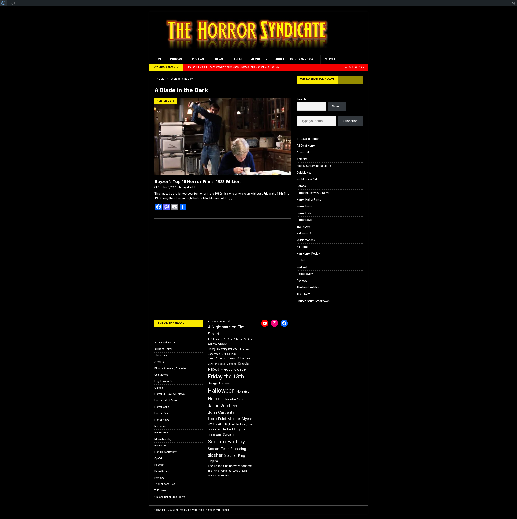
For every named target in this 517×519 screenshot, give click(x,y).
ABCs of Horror (306, 145)
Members (257, 59)
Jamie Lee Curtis (234, 399)
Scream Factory (226, 441)
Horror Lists (304, 213)
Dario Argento (217, 358)
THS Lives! (303, 294)
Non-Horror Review (309, 253)
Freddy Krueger (234, 369)
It (222, 399)
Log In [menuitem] (12, 3)
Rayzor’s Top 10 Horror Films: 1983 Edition (197, 181)
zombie (212, 475)
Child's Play (229, 354)
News (219, 59)
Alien (230, 321)
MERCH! (330, 59)
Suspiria (213, 461)
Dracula (243, 363)
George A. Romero (220, 383)
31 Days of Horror (308, 138)
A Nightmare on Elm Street (226, 330)
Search (301, 99)
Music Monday (306, 240)
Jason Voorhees (223, 405)
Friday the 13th (226, 376)
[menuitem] (3, 3)
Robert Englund (234, 429)
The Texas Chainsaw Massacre (230, 466)
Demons (231, 363)
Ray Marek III (189, 187)
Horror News (304, 219)
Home (157, 59)
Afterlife (302, 159)
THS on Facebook (171, 323)
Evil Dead (213, 369)
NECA (211, 424)
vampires (226, 470)
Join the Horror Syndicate (295, 59)
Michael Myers (239, 418)
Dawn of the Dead (239, 358)
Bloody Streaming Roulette (314, 165)
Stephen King (234, 455)
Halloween (221, 390)
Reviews (198, 59)
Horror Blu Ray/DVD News (313, 192)
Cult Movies (304, 172)
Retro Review (305, 273)
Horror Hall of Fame (309, 199)
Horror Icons (304, 206)
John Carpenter (222, 412)
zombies (223, 475)
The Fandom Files (308, 287)
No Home (302, 246)
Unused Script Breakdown (313, 301)
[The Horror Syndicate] (245, 52)
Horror (214, 398)
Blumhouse (244, 349)
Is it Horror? (304, 233)
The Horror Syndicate (317, 79)
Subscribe (350, 121)
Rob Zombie (214, 435)
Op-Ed (301, 260)
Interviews (303, 226)
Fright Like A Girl (307, 179)
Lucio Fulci (217, 419)
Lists (238, 59)
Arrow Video (217, 344)
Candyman (214, 354)
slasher (215, 455)
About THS (304, 152)
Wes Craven (240, 470)
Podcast (177, 59)
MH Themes (223, 509)
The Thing (213, 470)
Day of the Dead (216, 364)
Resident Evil (215, 429)
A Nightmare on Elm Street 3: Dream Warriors (230, 339)
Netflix (220, 424)
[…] (230, 198)
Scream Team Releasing (227, 449)
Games (301, 186)
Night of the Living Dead (239, 424)
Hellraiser (243, 391)
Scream (228, 434)
